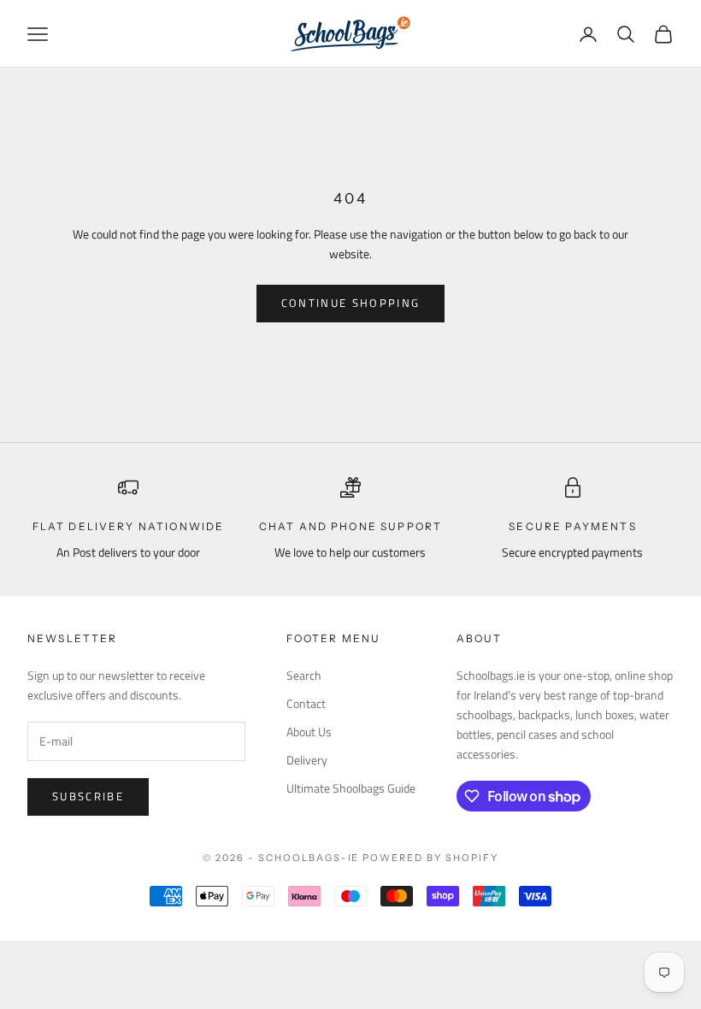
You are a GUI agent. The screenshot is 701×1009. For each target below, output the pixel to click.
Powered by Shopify (430, 858)
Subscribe (88, 796)
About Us (309, 732)
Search (303, 675)
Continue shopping (351, 302)
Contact (306, 703)
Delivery (306, 760)
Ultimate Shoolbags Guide (350, 788)
